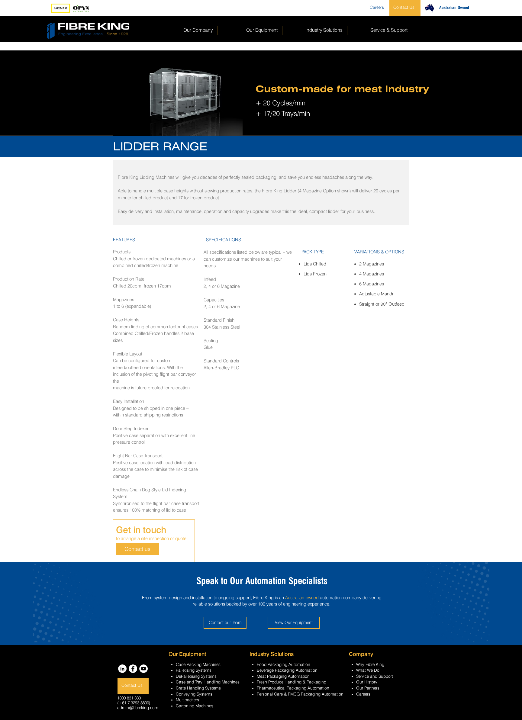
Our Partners (367, 688)
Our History (366, 682)
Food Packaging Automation (283, 664)
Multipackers (187, 699)
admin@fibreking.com (137, 707)
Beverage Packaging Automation (287, 670)
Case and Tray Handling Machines (208, 682)
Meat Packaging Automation (283, 676)
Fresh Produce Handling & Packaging (291, 682)
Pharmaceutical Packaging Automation (293, 688)
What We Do (367, 670)
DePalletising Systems (196, 676)
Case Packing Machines (198, 664)
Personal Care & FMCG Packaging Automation (300, 694)
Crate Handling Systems (198, 688)
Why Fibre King (370, 664)
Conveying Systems (194, 694)
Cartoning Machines (194, 705)
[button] (172, 93)
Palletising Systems (193, 670)
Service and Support (374, 676)
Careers (363, 694)
